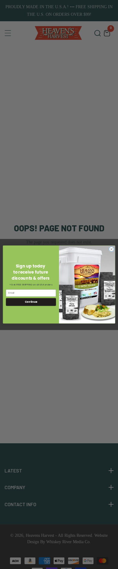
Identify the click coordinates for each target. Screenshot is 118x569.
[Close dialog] (111, 249)
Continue (31, 302)
